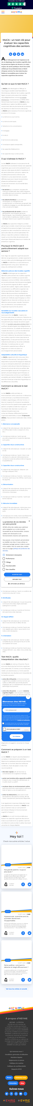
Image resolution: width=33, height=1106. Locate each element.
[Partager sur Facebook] (14, 54)
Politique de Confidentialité (23, 720)
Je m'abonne (16, 736)
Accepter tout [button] (17, 574)
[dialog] (16, 553)
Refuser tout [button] (17, 579)
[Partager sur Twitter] (18, 54)
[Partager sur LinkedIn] (22, 54)
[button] (2, 12)
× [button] (29, 521)
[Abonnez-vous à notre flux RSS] (10, 54)
